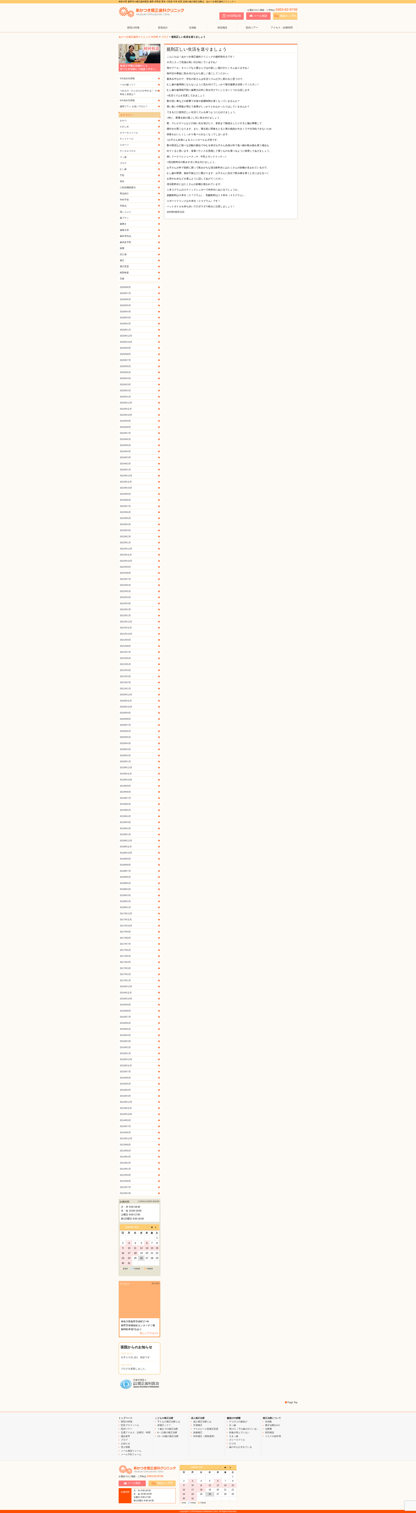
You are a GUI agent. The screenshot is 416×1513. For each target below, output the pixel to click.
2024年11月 (126, 409)
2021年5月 (125, 664)
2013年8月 (125, 1144)
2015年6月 (125, 1077)
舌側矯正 (197, 1425)
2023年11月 (126, 481)
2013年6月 (125, 1150)
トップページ (125, 1418)
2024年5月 (125, 445)
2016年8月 (125, 1010)
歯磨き (123, 224)
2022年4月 (125, 597)
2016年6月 (125, 1023)
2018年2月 (125, 901)
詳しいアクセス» (149, 1333)
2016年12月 (126, 986)
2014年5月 (125, 1132)
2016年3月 (125, 1041)
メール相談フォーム (131, 1450)
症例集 (192, 27)
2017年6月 (125, 950)
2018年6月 (125, 877)
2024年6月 (125, 439)
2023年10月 (126, 487)
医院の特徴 (133, 27)
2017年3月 (125, 968)
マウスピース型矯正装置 (205, 1429)
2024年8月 (125, 427)
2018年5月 (125, 883)
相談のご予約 (288, 15)
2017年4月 (125, 962)
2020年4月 (125, 743)
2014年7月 (125, 1126)
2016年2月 (125, 1047)
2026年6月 (125, 299)
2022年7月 (125, 579)
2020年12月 (126, 694)
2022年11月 (126, 554)
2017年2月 (125, 974)
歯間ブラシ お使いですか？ (134, 106)
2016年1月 (125, 1053)
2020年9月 (125, 712)
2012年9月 (125, 1175)
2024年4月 (125, 451)
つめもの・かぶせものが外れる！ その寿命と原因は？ (139, 92)
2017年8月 (125, 938)
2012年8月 (125, 1181)
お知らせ (125, 1443)
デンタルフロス (128, 151)
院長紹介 (163, 27)
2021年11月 (126, 627)
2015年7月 (125, 1071)
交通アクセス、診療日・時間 (135, 1432)
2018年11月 (126, 846)
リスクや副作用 (273, 1436)
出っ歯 (232, 1425)
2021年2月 (125, 682)
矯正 (122, 260)
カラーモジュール (129, 132)
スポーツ (124, 145)
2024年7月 (125, 433)
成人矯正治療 (198, 1418)
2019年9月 (125, 786)
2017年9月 (125, 931)
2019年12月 (126, 767)
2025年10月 (126, 342)
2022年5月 (125, 591)
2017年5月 (125, 956)
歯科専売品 (125, 236)
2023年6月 (125, 512)
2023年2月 (125, 536)
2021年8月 (125, 646)
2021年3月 (125, 676)
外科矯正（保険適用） (204, 1436)
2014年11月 (126, 1108)
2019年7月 (125, 798)
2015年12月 (126, 1059)
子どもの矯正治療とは (168, 1421)
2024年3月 (125, 457)
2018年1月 (125, 907)
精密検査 (124, 272)
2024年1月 (125, 469)
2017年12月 (126, 913)
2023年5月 (125, 518)
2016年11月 (126, 992)
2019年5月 (125, 810)
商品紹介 (124, 193)
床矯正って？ (164, 1425)
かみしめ (124, 126)
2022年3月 (125, 603)
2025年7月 (125, 360)
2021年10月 (126, 633)
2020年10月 (126, 706)
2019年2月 (125, 828)
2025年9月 (125, 348)
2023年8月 (125, 500)
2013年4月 (125, 1156)
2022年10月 (126, 561)
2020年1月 (125, 761)
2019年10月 (126, 779)
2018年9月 (125, 858)
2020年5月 (125, 737)
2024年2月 (125, 463)
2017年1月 (125, 980)
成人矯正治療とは (202, 1421)
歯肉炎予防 (125, 242)
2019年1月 (125, 834)
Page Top (292, 1402)
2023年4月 (125, 524)
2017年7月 (125, 944)
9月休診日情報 (127, 78)
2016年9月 (125, 1004)
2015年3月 (125, 1096)
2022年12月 (126, 548)
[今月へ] (151, 1227)
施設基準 (125, 1436)
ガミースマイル (237, 1439)
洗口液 (123, 254)
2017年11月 (126, 919)
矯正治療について (272, 1418)
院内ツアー (252, 27)
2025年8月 (125, 354)
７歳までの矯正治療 (167, 1429)
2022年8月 (125, 573)
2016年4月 (125, 1035)
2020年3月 (125, 749)
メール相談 (260, 15)
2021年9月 (125, 639)
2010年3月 (125, 1193)
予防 (122, 175)
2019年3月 (125, 822)
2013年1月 (125, 1169)
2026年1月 (125, 329)
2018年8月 (125, 864)
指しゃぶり (125, 212)
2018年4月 (125, 889)
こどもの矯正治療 (164, 1418)
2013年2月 (125, 1163)
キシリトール (126, 138)
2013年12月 (126, 1138)
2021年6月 (125, 658)
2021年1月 (125, 688)
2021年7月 (125, 652)
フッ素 (123, 157)
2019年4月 (125, 816)
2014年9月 (125, 1120)
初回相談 (222, 27)
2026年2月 (125, 323)
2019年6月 (125, 804)
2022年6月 (125, 585)
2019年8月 (125, 792)
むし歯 (123, 169)
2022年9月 (125, 567)
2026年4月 (125, 311)
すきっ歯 (233, 1436)
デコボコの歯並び (238, 1421)
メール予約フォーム (131, 1454)
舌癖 (122, 278)
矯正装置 (124, 266)
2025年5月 (125, 372)
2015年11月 (126, 1065)
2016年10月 (126, 998)
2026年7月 (125, 293)
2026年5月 (125, 305)
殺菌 (122, 248)
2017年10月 (126, 925)
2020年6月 (125, 731)
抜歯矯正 (197, 1432)
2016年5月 (125, 1029)
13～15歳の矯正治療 (167, 1436)
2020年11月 (126, 700)
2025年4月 (125, 378)
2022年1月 (125, 615)
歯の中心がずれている (240, 1447)
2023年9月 (125, 494)
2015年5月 (125, 1083)
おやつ (123, 120)
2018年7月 (125, 871)
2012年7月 (125, 1187)
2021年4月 (125, 670)
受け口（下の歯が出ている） (244, 1429)
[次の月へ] (156, 1227)
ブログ (165, 36)
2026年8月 (125, 287)
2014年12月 (126, 1102)
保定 (122, 181)
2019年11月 (126, 773)
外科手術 (124, 199)
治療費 (268, 1429)
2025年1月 (125, 396)
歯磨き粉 (124, 230)
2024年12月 (126, 402)
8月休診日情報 (127, 100)
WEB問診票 (234, 15)
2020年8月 (125, 719)
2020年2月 (125, 755)
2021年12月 (126, 621)
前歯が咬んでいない (239, 1432)
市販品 (123, 205)
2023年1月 (125, 542)
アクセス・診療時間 (282, 27)
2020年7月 (125, 725)
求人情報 (125, 1447)
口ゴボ (232, 1443)
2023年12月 (126, 475)
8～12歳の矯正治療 (167, 1432)
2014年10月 (126, 1114)
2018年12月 (126, 840)
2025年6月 (125, 366)
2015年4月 (125, 1090)
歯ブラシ (124, 218)
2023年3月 (125, 530)
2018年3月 (125, 895)
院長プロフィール (130, 1425)
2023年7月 (125, 506)
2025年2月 (125, 390)
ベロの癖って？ (128, 84)
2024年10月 (126, 415)
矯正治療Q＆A (272, 1425)
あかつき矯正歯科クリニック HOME (138, 36)
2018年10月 (126, 852)
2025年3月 (125, 384)
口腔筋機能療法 (128, 187)
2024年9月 (125, 421)
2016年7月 (125, 1016)
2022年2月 (125, 609)
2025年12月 (126, 335)
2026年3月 (125, 317)
